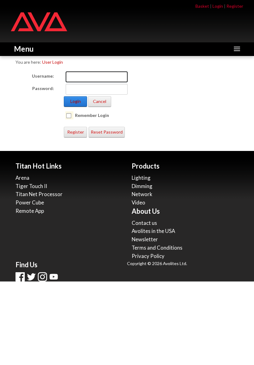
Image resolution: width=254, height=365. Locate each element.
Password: (43, 88)
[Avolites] (39, 21)
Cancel (99, 101)
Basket (202, 6)
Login (217, 6)
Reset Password (107, 132)
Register (234, 6)
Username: (43, 76)
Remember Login (92, 115)
